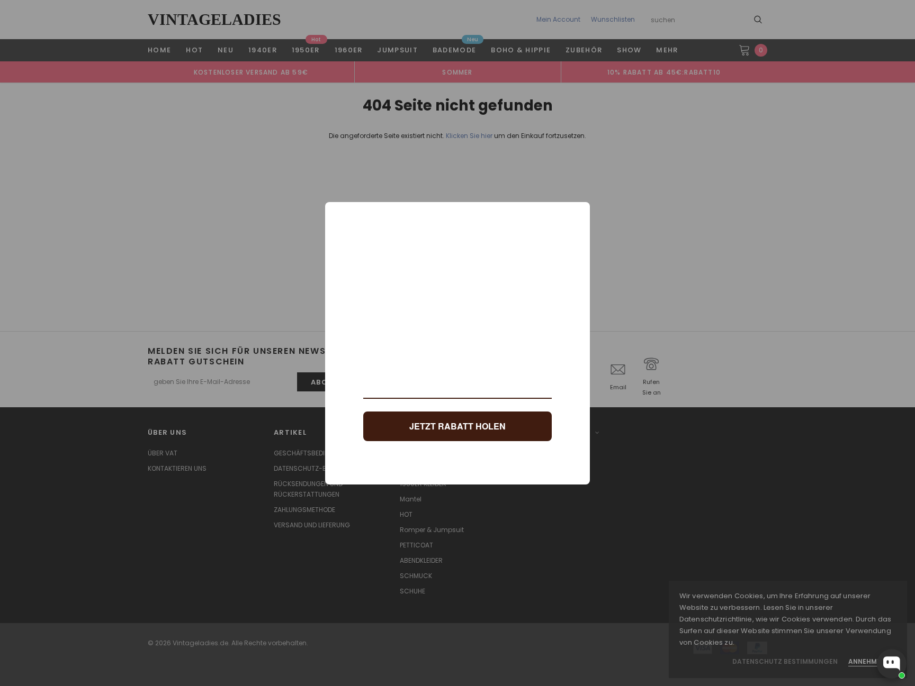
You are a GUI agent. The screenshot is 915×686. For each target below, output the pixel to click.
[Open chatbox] (892, 664)
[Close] (577, 214)
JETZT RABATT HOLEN (457, 426)
